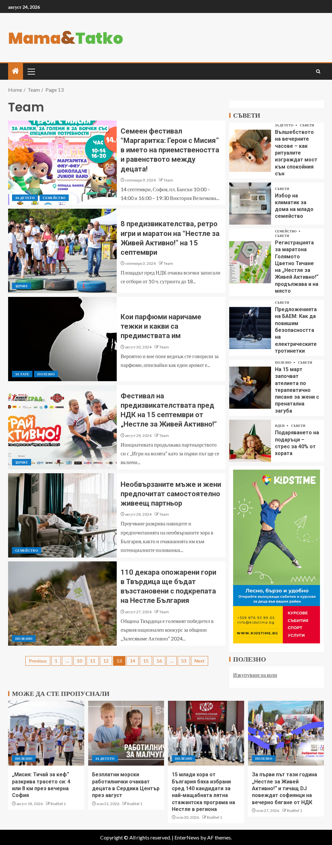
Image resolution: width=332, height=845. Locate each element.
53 (183, 660)
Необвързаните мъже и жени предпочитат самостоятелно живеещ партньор (171, 494)
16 (159, 660)
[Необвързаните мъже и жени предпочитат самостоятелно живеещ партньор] (62, 515)
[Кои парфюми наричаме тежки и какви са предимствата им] (62, 339)
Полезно (45, 374)
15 (145, 660)
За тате (22, 374)
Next (200, 660)
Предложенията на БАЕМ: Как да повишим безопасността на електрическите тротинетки (296, 330)
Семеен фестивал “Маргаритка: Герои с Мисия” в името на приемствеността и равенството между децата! (170, 150)
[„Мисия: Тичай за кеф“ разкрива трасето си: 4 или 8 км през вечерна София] (46, 733)
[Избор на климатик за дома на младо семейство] (250, 203)
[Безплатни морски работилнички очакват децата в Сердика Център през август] (126, 733)
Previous (38, 660)
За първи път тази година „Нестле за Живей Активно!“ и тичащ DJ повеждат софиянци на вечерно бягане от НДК (284, 788)
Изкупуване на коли (255, 675)
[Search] (318, 71)
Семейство (54, 198)
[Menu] (30, 71)
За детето (25, 198)
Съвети (307, 125)
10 (79, 660)
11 (92, 660)
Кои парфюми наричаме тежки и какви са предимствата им (161, 326)
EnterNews (186, 837)
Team (168, 180)
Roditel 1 (58, 803)
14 (132, 660)
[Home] (15, 71)
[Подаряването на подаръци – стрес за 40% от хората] (250, 441)
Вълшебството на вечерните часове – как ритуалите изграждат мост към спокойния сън (296, 153)
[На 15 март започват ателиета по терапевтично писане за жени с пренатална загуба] (250, 388)
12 (106, 660)
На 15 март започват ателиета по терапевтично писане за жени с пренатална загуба (297, 390)
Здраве (21, 286)
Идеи (280, 426)
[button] (30, 71)
